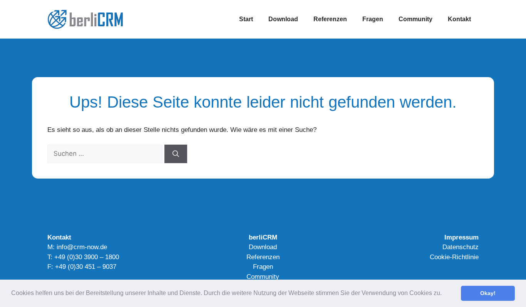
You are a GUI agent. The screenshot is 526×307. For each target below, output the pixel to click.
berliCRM (263, 237)
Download (283, 19)
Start (246, 19)
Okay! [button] (488, 293)
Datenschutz (460, 247)
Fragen (372, 19)
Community (415, 19)
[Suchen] (175, 154)
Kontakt (459, 19)
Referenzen (330, 19)
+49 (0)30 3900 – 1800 (86, 257)
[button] (444, 294)
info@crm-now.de (82, 247)
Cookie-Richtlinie (454, 257)
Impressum (461, 237)
